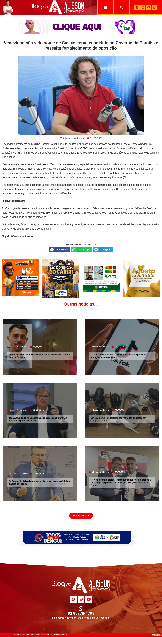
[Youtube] (148, 7)
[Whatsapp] (154, 7)
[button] (105, 7)
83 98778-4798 (81, 613)
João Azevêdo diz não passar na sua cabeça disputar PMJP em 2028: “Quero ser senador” (38, 419)
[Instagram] (142, 7)
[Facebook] (137, 7)
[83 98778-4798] (81, 608)
